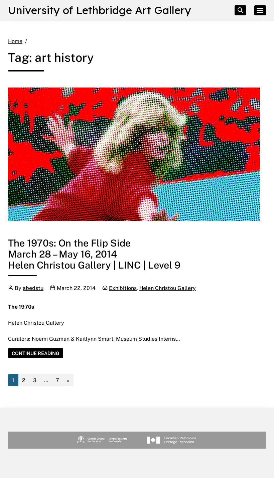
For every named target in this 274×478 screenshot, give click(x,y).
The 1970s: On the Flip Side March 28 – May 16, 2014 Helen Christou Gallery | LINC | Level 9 (94, 254)
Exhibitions (123, 288)
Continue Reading (37, 354)
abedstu (33, 288)
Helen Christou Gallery (167, 288)
